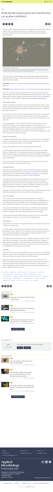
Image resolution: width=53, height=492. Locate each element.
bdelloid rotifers (22, 272)
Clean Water (41, 272)
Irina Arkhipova (7, 276)
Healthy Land (18, 274)
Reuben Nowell (17, 278)
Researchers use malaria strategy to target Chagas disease (22, 298)
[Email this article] (12, 24)
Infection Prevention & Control (33, 274)
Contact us (24, 451)
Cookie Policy (7, 483)
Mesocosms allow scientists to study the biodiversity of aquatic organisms (30, 89)
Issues (4, 451)
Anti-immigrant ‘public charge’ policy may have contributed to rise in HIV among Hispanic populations (21, 374)
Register (27, 347)
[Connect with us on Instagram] (43, 462)
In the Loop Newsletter (9, 455)
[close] (50, 21)
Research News (7, 278)
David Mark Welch (8, 274)
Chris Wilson (32, 272)
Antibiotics (6, 272)
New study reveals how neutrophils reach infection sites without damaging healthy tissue (22, 387)
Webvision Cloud (30, 486)
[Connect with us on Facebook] (50, 462)
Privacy (17, 483)
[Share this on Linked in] (9, 24)
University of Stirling (23, 280)
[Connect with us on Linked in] (46, 462)
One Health (46, 276)
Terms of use (26, 483)
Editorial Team (42, 453)
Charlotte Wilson (29, 301)
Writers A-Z (6, 453)
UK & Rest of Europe (39, 278)
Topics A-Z (40, 451)
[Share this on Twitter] (6, 24)
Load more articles (17, 329)
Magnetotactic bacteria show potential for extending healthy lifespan (22, 309)
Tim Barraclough (28, 278)
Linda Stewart (7, 19)
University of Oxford (9, 280)
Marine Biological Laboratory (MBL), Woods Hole (27, 276)
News (2, 9)
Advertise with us (26, 453)
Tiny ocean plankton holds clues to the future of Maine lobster (21, 362)
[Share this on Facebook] (4, 24)
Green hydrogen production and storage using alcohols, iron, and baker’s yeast (22, 320)
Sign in (32, 21)
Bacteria (13, 272)
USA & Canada (34, 280)
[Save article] (49, 24)
